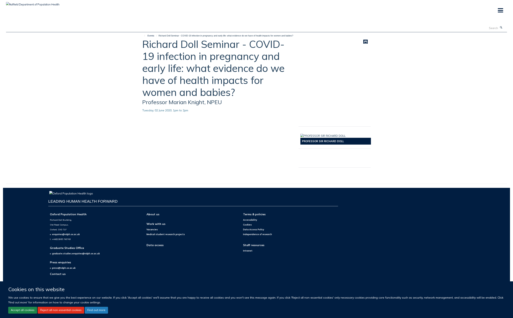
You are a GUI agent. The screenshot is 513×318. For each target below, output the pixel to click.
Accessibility (250, 219)
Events (150, 35)
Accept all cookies (22, 310)
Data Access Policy (253, 229)
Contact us (58, 274)
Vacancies (152, 229)
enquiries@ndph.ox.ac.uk (66, 234)
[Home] (142, 35)
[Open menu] (500, 10)
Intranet (247, 250)
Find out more (96, 310)
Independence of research (257, 234)
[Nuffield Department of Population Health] (33, 3)
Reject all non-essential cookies (61, 310)
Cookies (247, 224)
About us (152, 214)
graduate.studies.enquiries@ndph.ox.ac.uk (76, 253)
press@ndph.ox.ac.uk (64, 268)
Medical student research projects (165, 234)
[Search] (501, 27)
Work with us (155, 223)
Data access (155, 245)
